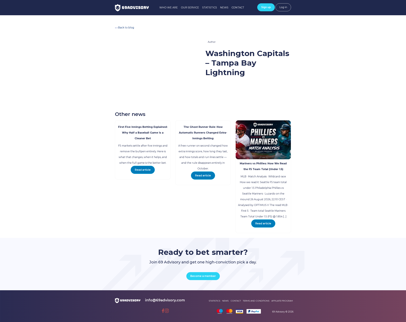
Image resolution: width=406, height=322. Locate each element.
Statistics (209, 7)
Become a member (203, 276)
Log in (283, 7)
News (224, 7)
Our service (190, 7)
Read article (143, 169)
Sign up (266, 7)
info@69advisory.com (165, 300)
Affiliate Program (282, 300)
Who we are (168, 7)
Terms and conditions (256, 300)
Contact (238, 7)
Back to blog (126, 27)
